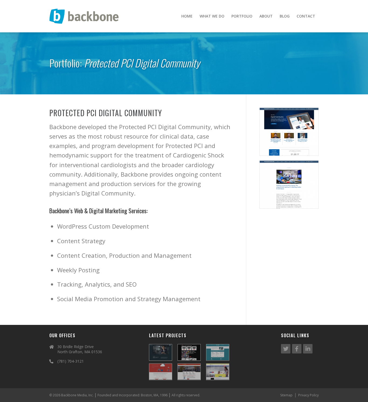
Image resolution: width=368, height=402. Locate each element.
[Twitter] (285, 348)
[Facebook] (296, 348)
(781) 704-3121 (70, 361)
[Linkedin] (308, 348)
